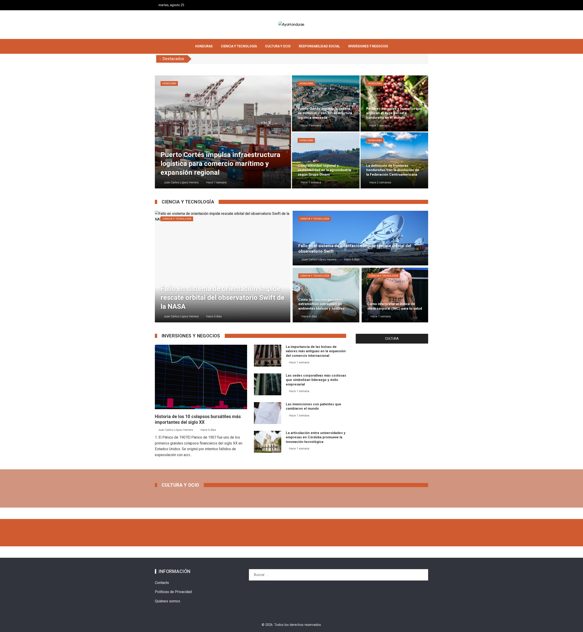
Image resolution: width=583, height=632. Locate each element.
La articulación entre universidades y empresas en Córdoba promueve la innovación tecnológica (315, 437)
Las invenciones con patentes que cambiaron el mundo (313, 406)
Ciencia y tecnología (176, 218)
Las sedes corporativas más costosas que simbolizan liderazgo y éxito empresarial (316, 379)
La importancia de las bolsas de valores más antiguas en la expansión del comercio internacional (316, 351)
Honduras (169, 83)
